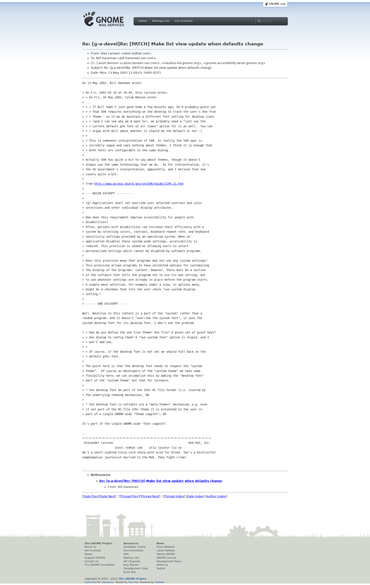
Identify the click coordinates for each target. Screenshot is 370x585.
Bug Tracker (131, 564)
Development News (169, 561)
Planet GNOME (166, 554)
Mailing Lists (161, 20)
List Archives (184, 20)
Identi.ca (162, 564)
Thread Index (174, 496)
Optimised (90, 582)
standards (108, 582)
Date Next (107, 496)
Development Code (136, 568)
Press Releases (166, 546)
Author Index (216, 496)
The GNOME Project (98, 543)
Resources (131, 543)
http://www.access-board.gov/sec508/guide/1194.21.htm (138, 183)
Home (143, 20)
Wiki (126, 554)
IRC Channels (132, 561)
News (160, 543)
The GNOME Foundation (99, 564)
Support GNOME (94, 557)
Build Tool (130, 572)
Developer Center (135, 546)
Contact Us (91, 561)
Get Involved (92, 550)
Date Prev (90, 496)
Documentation (133, 550)
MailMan (160, 582)
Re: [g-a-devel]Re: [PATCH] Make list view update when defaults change (160, 481)
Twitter (161, 568)
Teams (88, 554)
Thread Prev (129, 496)
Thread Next (149, 496)
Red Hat (133, 582)
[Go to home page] (110, 27)
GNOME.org (277, 3)
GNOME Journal (166, 557)
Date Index (195, 496)
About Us (90, 546)
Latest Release (166, 550)
